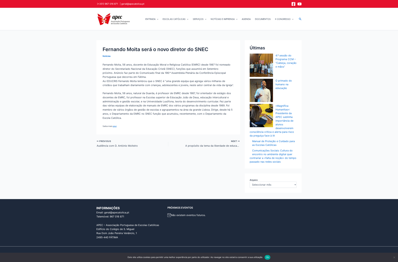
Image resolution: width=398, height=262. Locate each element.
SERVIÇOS (198, 19)
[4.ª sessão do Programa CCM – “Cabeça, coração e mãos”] (261, 65)
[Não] (394, 257)
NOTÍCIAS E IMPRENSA (223, 19)
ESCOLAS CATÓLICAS (174, 19)
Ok (267, 257)
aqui (115, 126)
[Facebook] (293, 4)
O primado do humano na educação (283, 84)
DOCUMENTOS (263, 19)
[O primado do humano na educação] (261, 90)
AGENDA (246, 19)
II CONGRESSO (283, 19)
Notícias (107, 56)
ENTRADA (150, 19)
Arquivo (254, 180)
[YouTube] (299, 4)
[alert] (199, 215)
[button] (156, 19)
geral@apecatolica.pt (132, 3)
